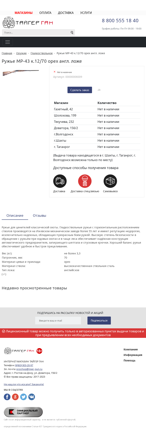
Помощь (130, 360)
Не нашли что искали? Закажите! (24, 384)
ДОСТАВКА (66, 13)
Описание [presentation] (14, 215)
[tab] (15, 216)
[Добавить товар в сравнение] (99, 90)
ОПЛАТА (45, 13)
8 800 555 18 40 (120, 20)
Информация (133, 355)
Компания (131, 349)
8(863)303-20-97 (24, 365)
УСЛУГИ (86, 13)
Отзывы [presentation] (39, 215)
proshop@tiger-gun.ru (29, 369)
